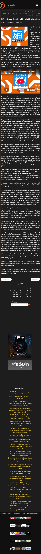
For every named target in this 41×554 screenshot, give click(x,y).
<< (15, 284)
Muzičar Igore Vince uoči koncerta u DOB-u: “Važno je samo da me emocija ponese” (20, 423)
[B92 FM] (12, 518)
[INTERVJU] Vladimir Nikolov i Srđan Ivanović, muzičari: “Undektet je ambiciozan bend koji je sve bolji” (20, 417)
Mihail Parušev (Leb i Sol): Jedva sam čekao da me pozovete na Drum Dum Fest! (20, 478)
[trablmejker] (23, 525)
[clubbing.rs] (28, 518)
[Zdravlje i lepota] (28, 541)
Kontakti (3, 513)
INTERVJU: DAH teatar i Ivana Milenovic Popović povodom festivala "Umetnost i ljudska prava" (20, 508)
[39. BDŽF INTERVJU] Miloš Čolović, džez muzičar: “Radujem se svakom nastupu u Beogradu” (20, 460)
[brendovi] (17, 525)
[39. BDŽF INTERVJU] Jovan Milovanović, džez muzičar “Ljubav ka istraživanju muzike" (20, 466)
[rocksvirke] (23, 541)
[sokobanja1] (17, 541)
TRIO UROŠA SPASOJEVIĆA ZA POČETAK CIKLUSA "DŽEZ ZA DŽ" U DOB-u (20, 489)
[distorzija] (23, 518)
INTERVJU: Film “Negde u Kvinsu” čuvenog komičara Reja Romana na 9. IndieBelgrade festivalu (20, 430)
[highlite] (12, 541)
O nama (10, 513)
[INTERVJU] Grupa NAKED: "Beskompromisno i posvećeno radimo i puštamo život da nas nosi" (20, 403)
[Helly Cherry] (23, 548)
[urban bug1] (28, 525)
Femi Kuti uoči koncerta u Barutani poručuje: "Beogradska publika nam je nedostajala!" (20, 496)
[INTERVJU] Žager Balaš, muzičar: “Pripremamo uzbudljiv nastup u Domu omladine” (20, 446)
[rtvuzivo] (28, 548)
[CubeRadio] (28, 533)
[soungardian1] (12, 533)
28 (23, 296)
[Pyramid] (20, 365)
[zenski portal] (23, 533)
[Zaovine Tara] (17, 518)
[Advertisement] (20, 319)
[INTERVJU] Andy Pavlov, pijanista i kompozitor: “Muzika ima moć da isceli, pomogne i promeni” (20, 410)
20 (20, 294)
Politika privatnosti (32, 513)
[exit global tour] (20, 346)
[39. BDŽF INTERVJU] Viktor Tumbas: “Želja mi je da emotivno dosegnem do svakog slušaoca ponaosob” (20, 453)
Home (23, 513)
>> (25, 284)
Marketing (17, 513)
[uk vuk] (17, 533)
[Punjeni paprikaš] (17, 548)
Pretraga (14, 302)
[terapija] (12, 525)
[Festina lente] (12, 548)
